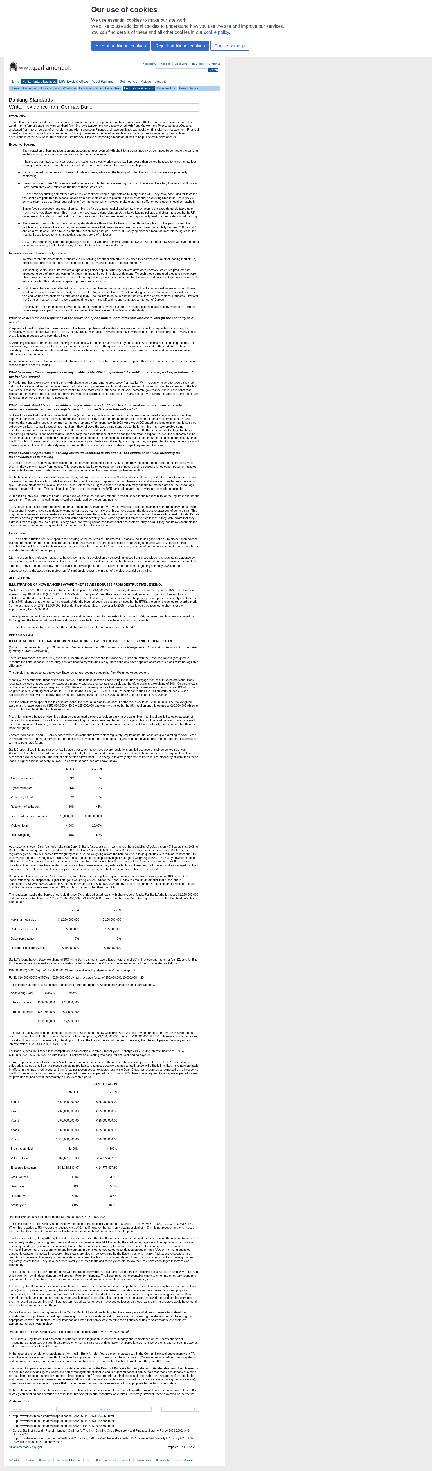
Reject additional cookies (180, 45)
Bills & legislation (90, 88)
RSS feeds (198, 63)
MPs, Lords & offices (73, 81)
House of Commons (23, 88)
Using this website (106, 1460)
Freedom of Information (68, 1460)
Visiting (146, 81)
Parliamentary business (39, 81)
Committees (113, 88)
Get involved (128, 81)
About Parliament (104, 81)
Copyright (126, 1460)
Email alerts (181, 63)
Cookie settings (229, 45)
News (182, 88)
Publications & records (139, 88)
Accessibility (149, 63)
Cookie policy (163, 1460)
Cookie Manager (185, 1460)
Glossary (29, 1460)
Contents (104, 1409)
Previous (15, 1409)
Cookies (165, 63)
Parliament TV (166, 88)
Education (161, 81)
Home (15, 81)
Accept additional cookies (120, 45)
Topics (194, 88)
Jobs (88, 1460)
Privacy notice (143, 1460)
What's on (69, 88)
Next (196, 1409)
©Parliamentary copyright (25, 1447)
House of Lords (50, 88)
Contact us (214, 63)
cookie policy (216, 32)
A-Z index (14, 1460)
